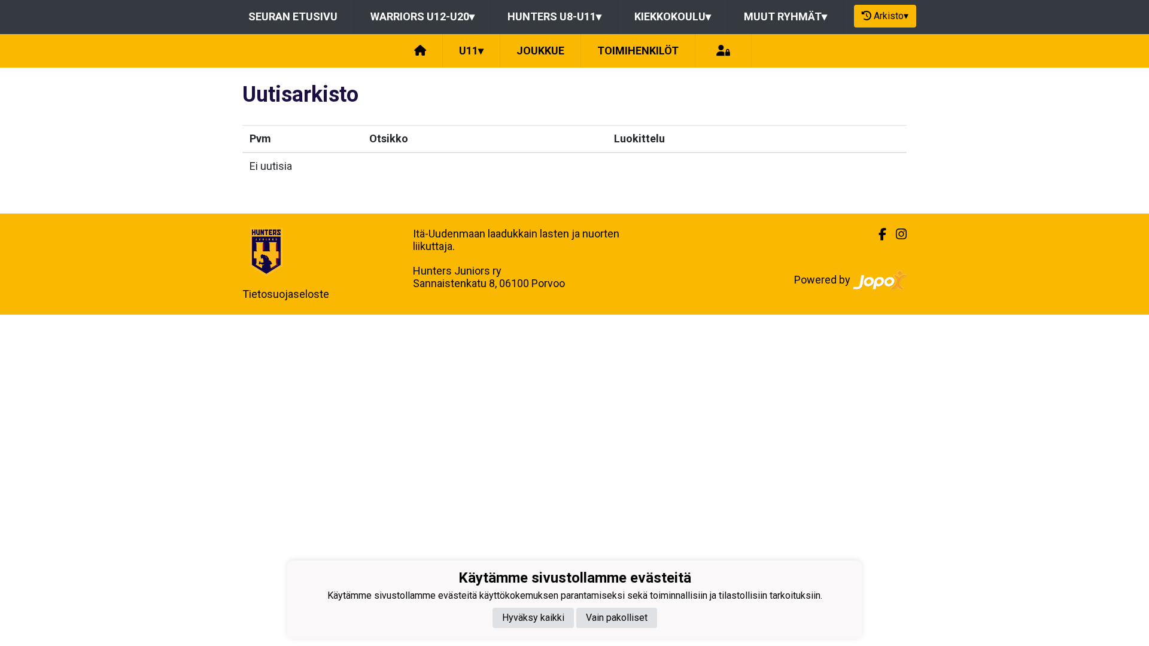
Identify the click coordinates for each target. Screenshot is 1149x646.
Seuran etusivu (293, 16)
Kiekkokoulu (672, 16)
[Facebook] (877, 234)
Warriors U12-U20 (422, 16)
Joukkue (540, 50)
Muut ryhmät (785, 16)
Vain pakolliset (617, 617)
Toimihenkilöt (638, 50)
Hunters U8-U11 (554, 16)
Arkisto (891, 16)
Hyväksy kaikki (533, 617)
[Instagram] (896, 234)
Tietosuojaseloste (285, 294)
